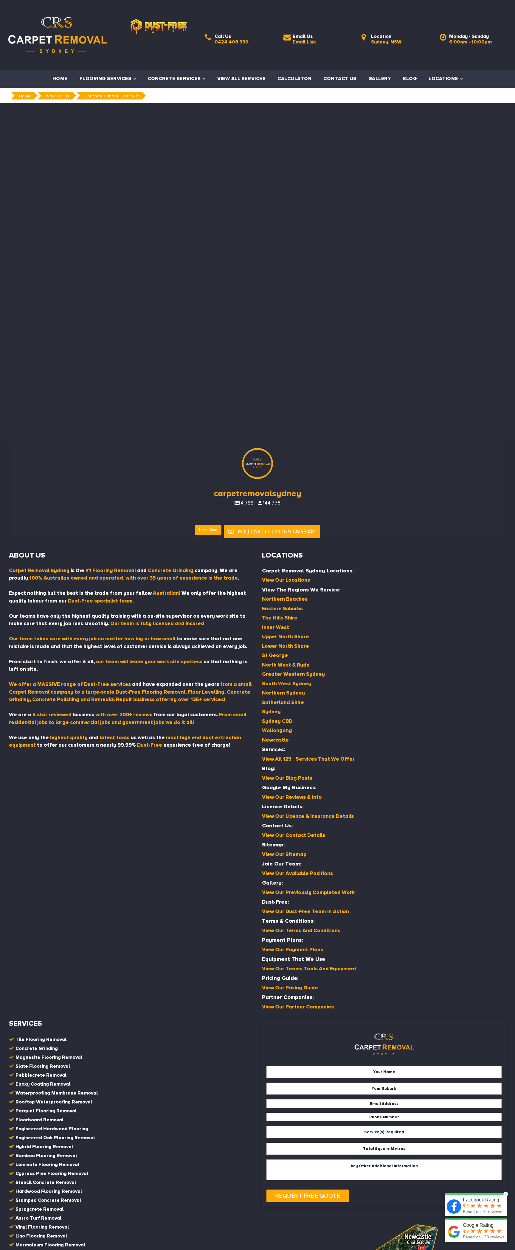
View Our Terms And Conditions (301, 930)
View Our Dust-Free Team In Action (305, 911)
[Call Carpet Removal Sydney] (208, 39)
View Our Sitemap (284, 854)
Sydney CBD (277, 721)
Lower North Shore (285, 646)
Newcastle (275, 740)
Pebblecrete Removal (40, 1075)
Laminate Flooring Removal (47, 1165)
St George (275, 655)
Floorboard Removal (39, 1120)
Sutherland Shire (283, 702)
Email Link (304, 42)
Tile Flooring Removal (40, 1039)
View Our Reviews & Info (292, 797)
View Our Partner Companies (298, 1007)
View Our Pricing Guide (290, 988)
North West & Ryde (286, 665)
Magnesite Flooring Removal (48, 1057)
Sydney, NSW (386, 42)
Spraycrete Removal (39, 1209)
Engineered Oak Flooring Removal (55, 1138)
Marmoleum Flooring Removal (50, 1245)
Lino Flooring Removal (41, 1236)
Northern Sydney (283, 693)
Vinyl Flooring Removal (42, 1227)
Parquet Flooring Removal (46, 1111)
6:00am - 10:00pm (470, 42)
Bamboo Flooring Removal (46, 1156)
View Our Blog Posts (287, 778)
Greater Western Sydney (293, 674)
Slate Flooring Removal (42, 1066)
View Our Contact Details (293, 835)
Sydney (271, 712)
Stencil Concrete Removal (45, 1182)
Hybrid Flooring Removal (44, 1147)
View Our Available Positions (297, 873)
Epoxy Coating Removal (42, 1084)
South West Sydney (286, 684)
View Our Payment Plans (292, 950)
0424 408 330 (232, 42)
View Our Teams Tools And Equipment (309, 969)
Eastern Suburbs (282, 608)
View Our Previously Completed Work (308, 892)
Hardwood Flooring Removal (48, 1191)
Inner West (275, 627)
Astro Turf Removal (38, 1218)
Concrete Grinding (36, 1048)
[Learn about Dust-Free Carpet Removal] (158, 15)
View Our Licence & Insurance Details (308, 816)
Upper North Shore (285, 636)
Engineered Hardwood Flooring (51, 1129)
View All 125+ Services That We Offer (308, 759)
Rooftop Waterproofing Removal (53, 1102)
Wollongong (277, 730)
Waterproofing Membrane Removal (56, 1093)
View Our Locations (286, 580)
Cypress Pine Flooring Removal (51, 1173)
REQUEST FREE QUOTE (307, 1196)
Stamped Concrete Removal (48, 1200)
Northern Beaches (285, 599)
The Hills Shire (279, 618)
